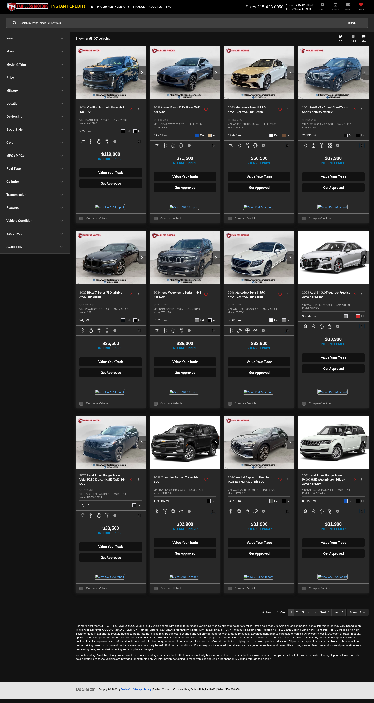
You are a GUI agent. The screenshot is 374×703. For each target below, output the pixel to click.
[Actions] (138, 109)
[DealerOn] (86, 689)
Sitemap (137, 689)
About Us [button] (155, 7)
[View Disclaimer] (115, 141)
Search (351, 22)
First (268, 612)
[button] (142, 73)
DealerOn (126, 689)
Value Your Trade (110, 173)
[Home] (92, 7)
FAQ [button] (169, 7)
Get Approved (111, 183)
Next (324, 612)
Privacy (147, 689)
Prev (282, 612)
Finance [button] (139, 7)
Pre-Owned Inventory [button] (113, 7)
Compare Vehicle (97, 218)
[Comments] (139, 141)
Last (337, 612)
